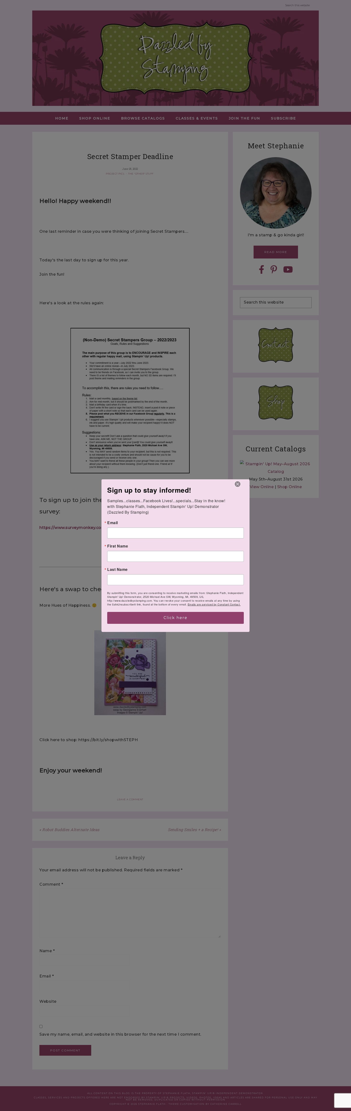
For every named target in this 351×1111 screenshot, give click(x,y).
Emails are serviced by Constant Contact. (214, 604)
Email (112, 523)
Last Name (117, 569)
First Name (117, 546)
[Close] (237, 484)
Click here (175, 617)
